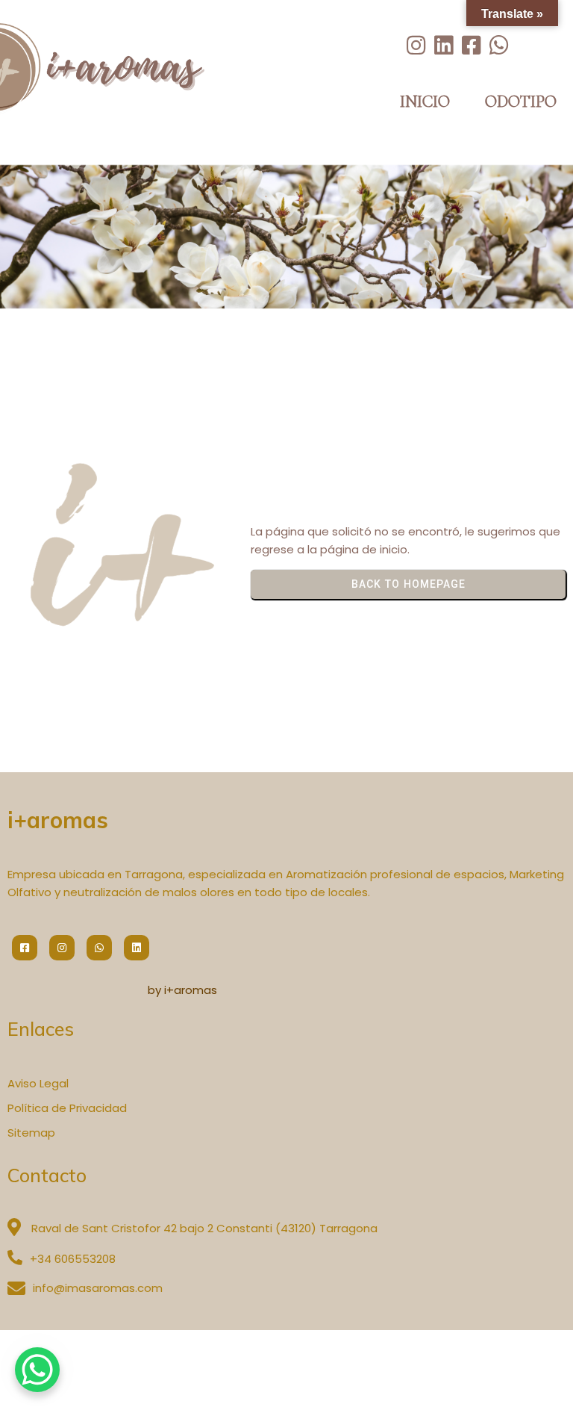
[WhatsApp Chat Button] (37, 1369)
